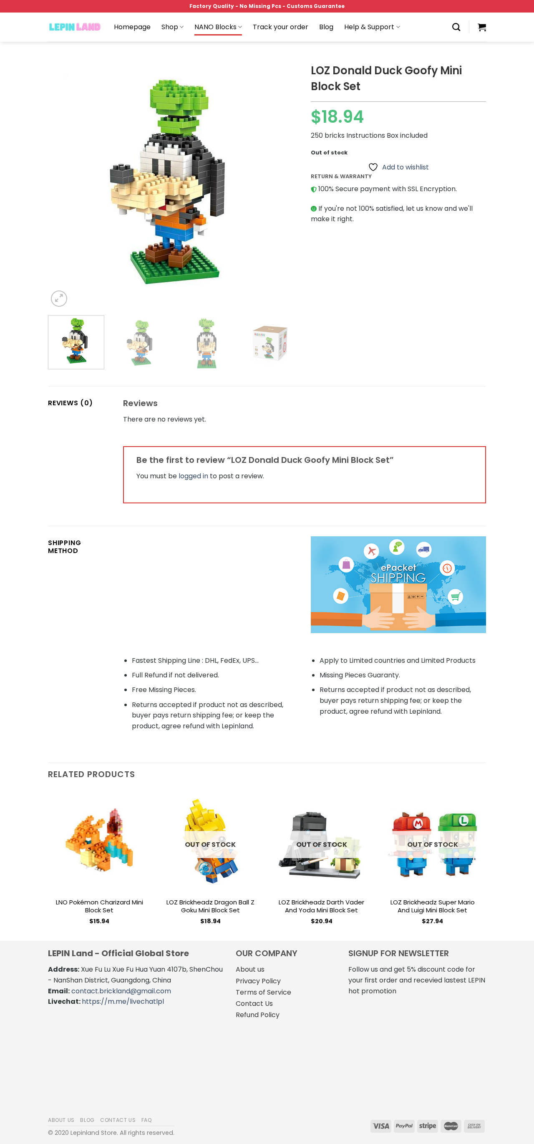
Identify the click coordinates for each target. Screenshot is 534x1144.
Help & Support (369, 27)
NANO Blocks (215, 27)
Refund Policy (258, 1015)
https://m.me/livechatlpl (123, 1001)
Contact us (118, 1120)
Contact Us (254, 1003)
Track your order (280, 27)
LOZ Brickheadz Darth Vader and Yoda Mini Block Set (321, 906)
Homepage (132, 27)
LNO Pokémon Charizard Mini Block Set (99, 906)
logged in (193, 476)
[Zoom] (59, 298)
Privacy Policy (258, 981)
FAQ (146, 1120)
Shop (169, 27)
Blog (326, 27)
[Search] (456, 27)
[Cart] (482, 27)
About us (250, 969)
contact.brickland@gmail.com (121, 991)
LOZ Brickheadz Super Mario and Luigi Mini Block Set (432, 906)
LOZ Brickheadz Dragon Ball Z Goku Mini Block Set (210, 906)
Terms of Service (263, 992)
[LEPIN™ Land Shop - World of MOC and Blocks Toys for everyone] (74, 27)
